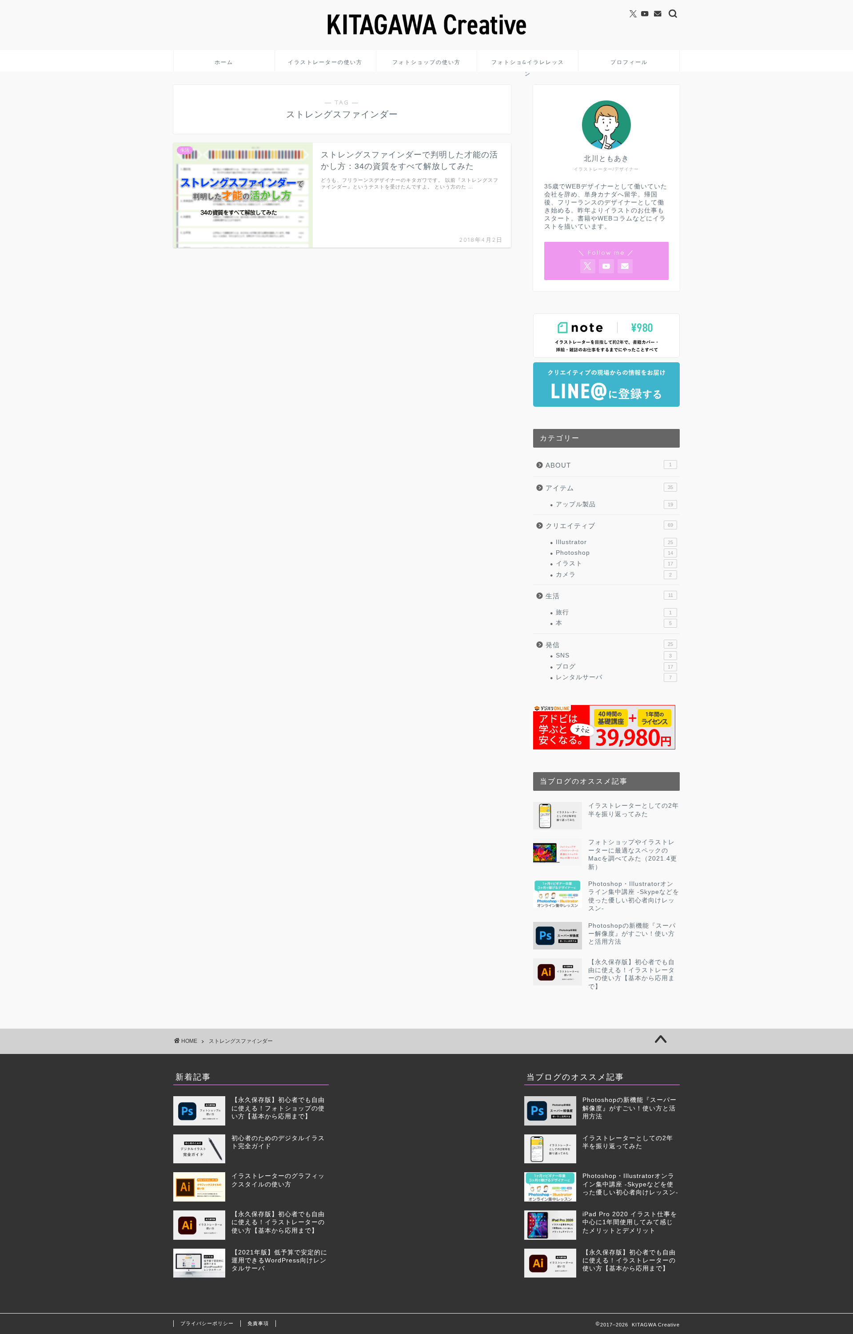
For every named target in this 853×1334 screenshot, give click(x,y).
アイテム (609, 488)
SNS (614, 655)
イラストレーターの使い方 (325, 62)
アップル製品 (614, 504)
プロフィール (629, 62)
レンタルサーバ (614, 677)
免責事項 (258, 1323)
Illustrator (614, 542)
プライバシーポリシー (207, 1323)
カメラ (614, 574)
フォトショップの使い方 (426, 62)
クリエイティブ (609, 525)
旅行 (614, 612)
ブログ (614, 666)
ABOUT (609, 465)
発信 (609, 645)
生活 (609, 596)
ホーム (224, 62)
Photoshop (614, 552)
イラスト (614, 563)
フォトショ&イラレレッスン (527, 65)
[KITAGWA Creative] (426, 37)
